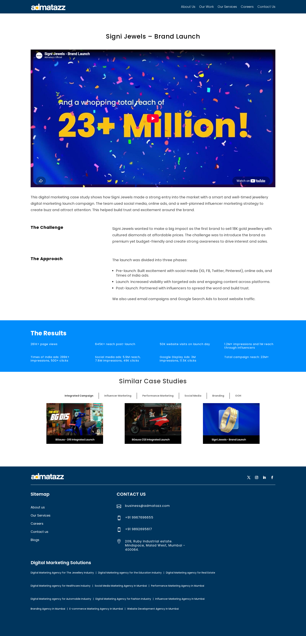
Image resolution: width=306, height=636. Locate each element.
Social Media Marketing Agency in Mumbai (121, 586)
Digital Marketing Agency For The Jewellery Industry (62, 572)
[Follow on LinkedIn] (264, 477)
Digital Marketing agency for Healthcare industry (60, 586)
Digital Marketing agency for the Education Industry (130, 572)
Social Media (193, 395)
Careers (247, 6)
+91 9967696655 (139, 517)
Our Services (227, 6)
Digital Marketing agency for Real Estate (190, 572)
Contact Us (266, 6)
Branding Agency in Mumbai (48, 609)
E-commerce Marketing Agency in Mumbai (96, 609)
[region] (153, 423)
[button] (74, 423)
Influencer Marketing (117, 395)
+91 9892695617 (138, 529)
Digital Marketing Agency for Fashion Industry (123, 599)
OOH (238, 395)
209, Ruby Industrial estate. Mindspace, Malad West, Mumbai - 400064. (155, 545)
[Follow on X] (249, 477)
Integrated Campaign (79, 395)
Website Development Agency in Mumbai (153, 609)
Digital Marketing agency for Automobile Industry (61, 599)
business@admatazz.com (147, 505)
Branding (218, 395)
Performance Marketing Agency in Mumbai (177, 586)
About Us (188, 6)
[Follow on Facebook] (272, 477)
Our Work (206, 6)
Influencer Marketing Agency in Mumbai (180, 599)
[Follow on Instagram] (256, 477)
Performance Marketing (158, 395)
